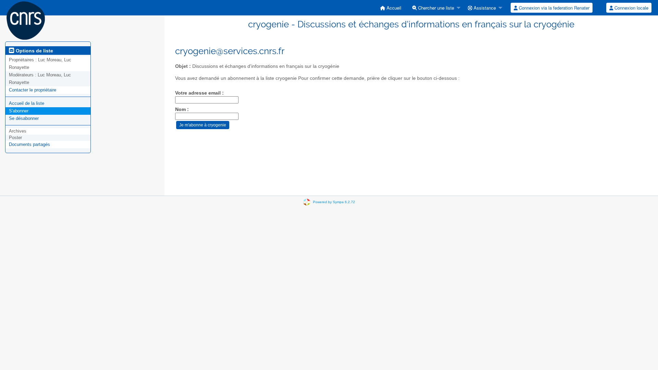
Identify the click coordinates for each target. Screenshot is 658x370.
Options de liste (33, 50)
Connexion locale (630, 7)
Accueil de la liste (26, 103)
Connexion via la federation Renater (553, 7)
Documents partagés (29, 144)
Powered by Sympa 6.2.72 (334, 202)
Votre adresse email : (199, 93)
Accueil (393, 7)
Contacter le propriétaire (32, 89)
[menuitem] (391, 7)
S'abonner (18, 110)
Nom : (182, 109)
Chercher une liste (435, 7)
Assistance (484, 7)
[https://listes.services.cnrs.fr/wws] (25, 20)
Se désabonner (24, 118)
